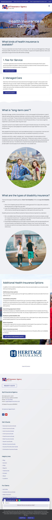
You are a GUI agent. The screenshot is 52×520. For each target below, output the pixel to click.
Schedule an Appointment (8, 409)
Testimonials (6, 470)
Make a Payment (7, 494)
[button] (3, 354)
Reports (5, 468)
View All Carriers (26, 366)
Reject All (30, 518)
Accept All (22, 518)
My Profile (5, 489)
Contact (5, 473)
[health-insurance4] (12, 378)
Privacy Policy (44, 513)
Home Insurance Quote (8, 428)
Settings (26, 515)
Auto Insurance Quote (8, 431)
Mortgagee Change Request (10, 497)
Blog (4, 460)
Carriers (5, 463)
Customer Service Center (9, 492)
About (4, 476)
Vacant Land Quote (7, 441)
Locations (5, 478)
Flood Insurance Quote (8, 436)
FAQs (4, 465)
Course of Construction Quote (10, 446)
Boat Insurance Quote (8, 439)
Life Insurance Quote (8, 433)
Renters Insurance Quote (9, 444)
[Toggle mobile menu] (49, 6)
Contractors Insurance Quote (10, 449)
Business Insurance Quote (9, 426)
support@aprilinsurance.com (12, 401)
